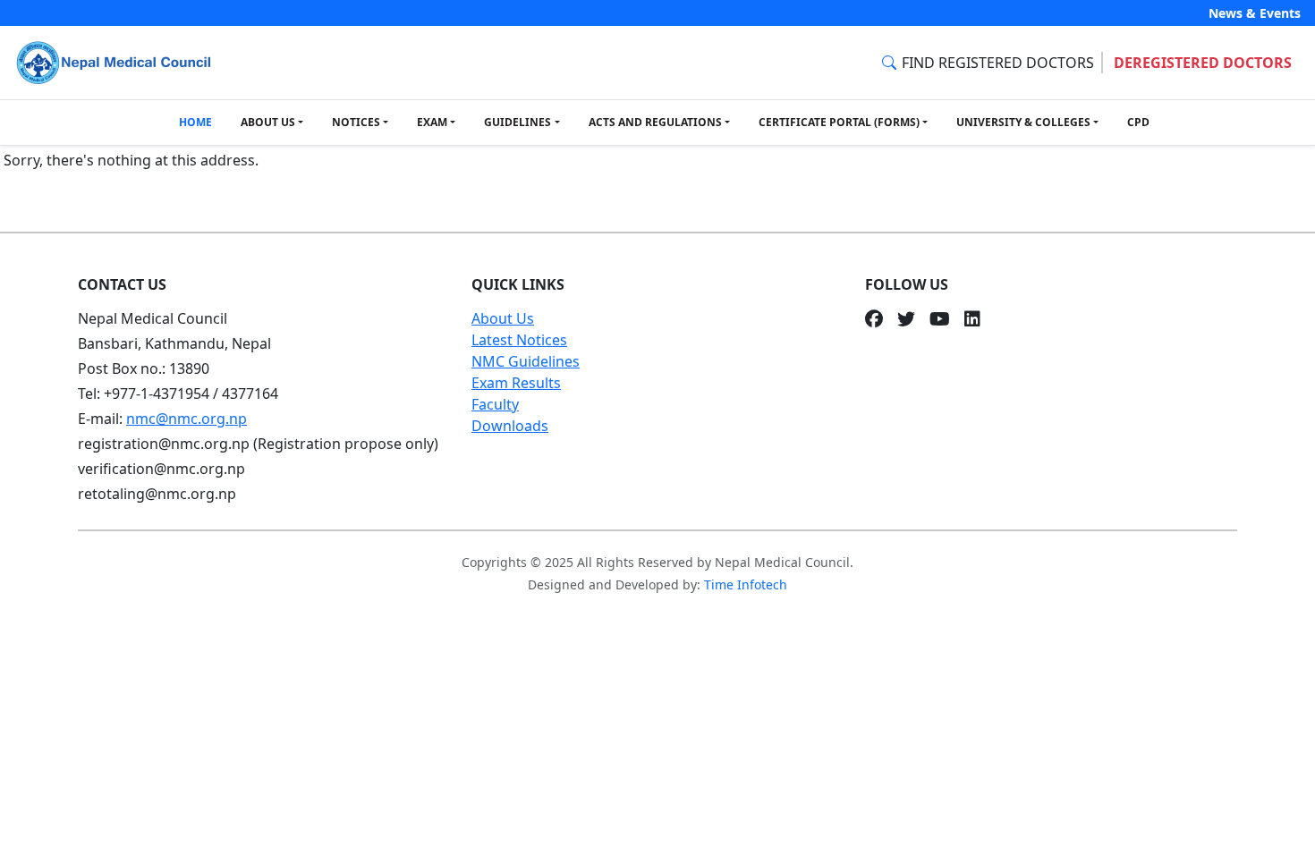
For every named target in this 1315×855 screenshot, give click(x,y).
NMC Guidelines (525, 361)
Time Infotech (745, 584)
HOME (195, 122)
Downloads (509, 426)
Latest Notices (519, 340)
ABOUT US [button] (268, 122)
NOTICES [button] (356, 122)
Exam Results (516, 383)
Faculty (495, 404)
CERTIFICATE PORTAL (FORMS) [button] (839, 122)
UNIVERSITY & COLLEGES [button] (1023, 122)
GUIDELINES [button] (517, 122)
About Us (502, 318)
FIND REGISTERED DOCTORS (998, 62)
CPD (1138, 122)
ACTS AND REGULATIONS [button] (655, 122)
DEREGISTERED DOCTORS (1203, 62)
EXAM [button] (432, 122)
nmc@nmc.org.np (186, 418)
